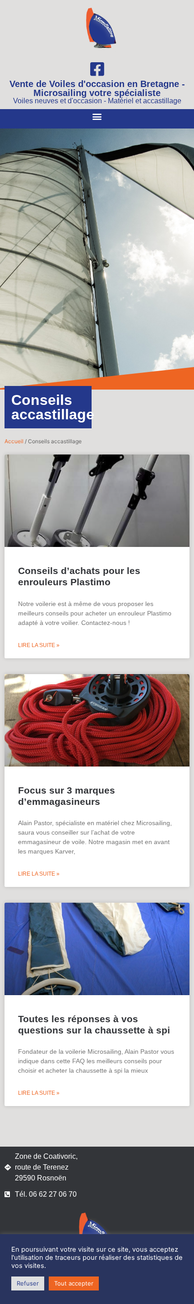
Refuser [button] (28, 1283)
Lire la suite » (39, 645)
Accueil (14, 441)
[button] (97, 116)
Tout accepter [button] (73, 1283)
